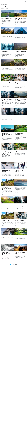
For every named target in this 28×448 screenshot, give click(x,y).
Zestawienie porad (19, 1)
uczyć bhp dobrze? (4, 51)
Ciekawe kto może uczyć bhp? (20, 115)
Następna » (16, 264)
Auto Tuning (3, 1)
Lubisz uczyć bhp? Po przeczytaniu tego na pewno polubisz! (6, 134)
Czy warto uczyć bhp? (5, 220)
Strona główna (25, 1)
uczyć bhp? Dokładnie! (19, 204)
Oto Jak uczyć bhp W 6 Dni (6, 82)
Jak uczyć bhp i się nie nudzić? (6, 18)
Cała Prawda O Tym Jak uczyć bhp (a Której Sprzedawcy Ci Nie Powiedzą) (6, 116)
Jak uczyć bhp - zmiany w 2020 (20, 67)
